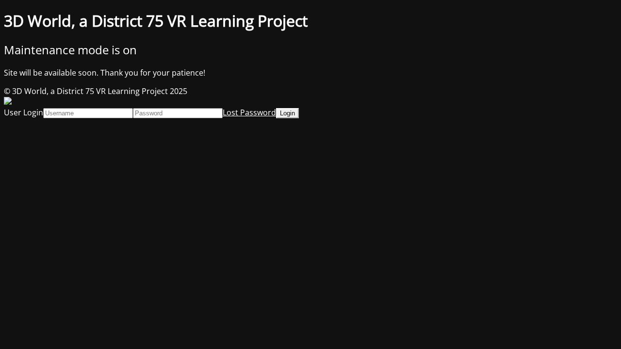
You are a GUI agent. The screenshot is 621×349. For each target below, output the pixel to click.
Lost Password (249, 112)
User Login (23, 112)
